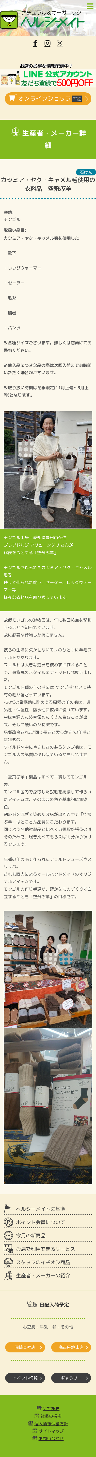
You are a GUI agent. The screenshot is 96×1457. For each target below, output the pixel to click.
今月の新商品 (31, 1235)
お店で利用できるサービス (45, 1248)
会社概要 (51, 1408)
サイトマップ (51, 1431)
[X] (60, 43)
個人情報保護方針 (51, 1423)
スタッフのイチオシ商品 (43, 1262)
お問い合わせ (51, 1438)
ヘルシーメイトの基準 (40, 1208)
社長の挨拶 (51, 1416)
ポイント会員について (40, 1222)
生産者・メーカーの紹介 (43, 1275)
